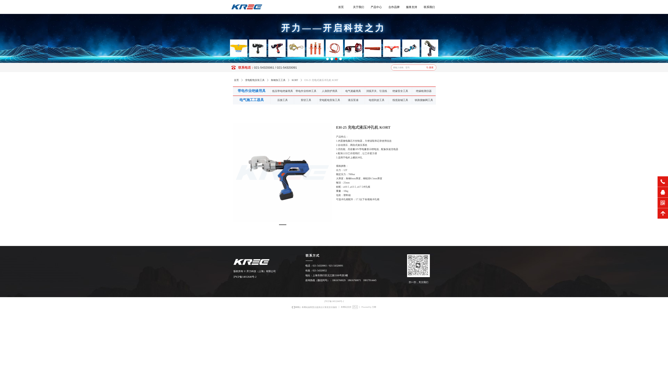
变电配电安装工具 (255, 80)
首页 (236, 80)
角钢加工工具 (278, 80)
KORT (295, 80)
